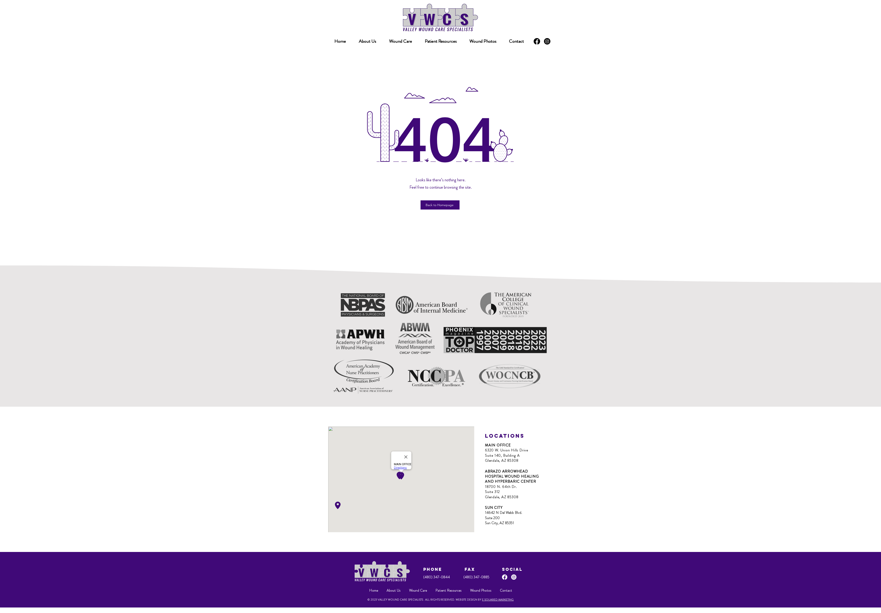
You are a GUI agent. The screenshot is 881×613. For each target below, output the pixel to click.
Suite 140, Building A (502, 455)
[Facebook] (537, 41)
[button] (440, 41)
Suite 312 (492, 491)
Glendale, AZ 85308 (501, 460)
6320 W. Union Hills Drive (506, 450)
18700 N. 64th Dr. (501, 486)
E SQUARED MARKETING (498, 600)
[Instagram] (547, 41)
